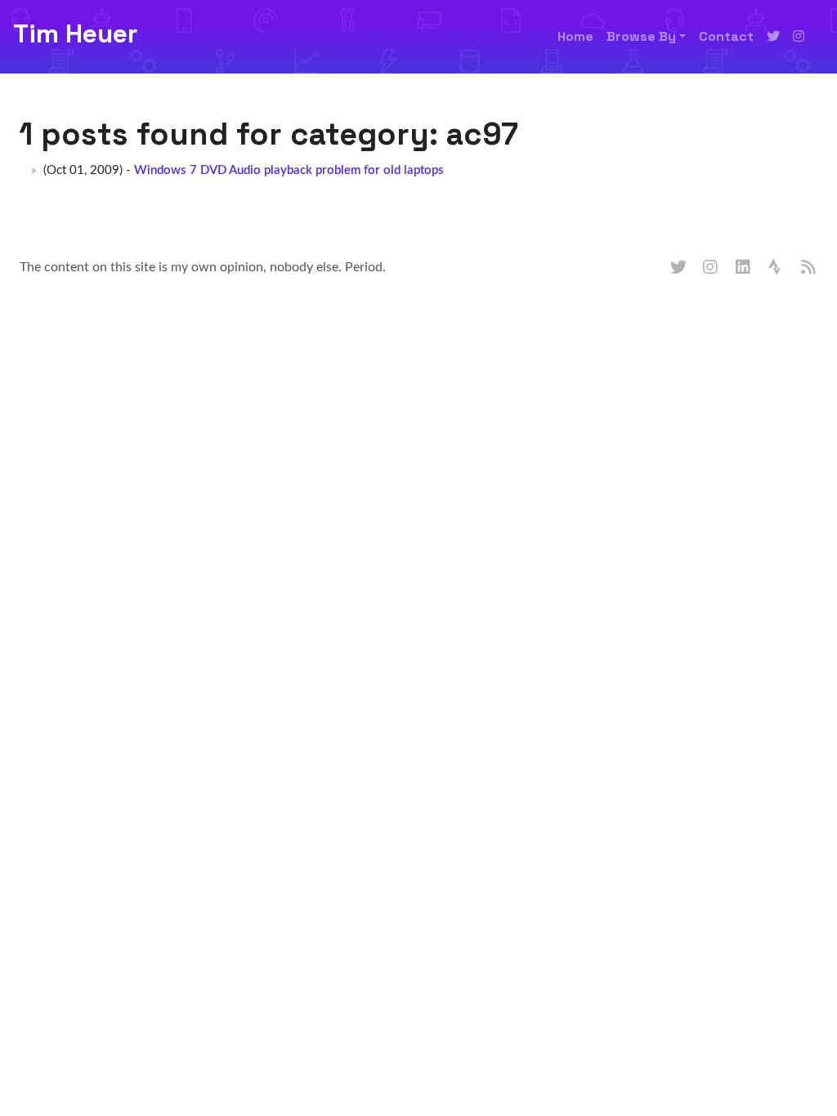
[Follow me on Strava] (776, 268)
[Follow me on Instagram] (798, 37)
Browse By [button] (641, 36)
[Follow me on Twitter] (773, 37)
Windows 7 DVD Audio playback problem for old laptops (289, 170)
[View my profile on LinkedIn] (744, 268)
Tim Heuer (75, 33)
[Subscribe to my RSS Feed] (809, 268)
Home (575, 36)
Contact (726, 36)
